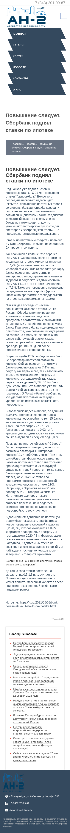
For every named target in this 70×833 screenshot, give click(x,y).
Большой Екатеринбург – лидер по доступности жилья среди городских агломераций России (35, 719)
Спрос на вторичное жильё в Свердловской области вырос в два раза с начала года (34, 669)
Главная (19, 33)
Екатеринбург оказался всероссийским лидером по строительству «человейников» (32, 730)
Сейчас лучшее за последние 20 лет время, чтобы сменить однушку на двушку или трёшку (35, 756)
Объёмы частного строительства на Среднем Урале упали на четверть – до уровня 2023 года (35, 692)
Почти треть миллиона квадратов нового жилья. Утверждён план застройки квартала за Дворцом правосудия (33, 743)
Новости (19, 67)
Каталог (19, 44)
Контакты (20, 78)
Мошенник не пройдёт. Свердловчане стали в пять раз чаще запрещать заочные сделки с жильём (36, 681)
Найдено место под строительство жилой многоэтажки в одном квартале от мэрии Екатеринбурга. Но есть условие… (36, 705)
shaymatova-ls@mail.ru (21, 810)
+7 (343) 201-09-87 (49, 3)
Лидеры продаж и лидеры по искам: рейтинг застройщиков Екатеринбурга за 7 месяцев (36, 658)
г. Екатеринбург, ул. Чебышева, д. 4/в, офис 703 (34, 796)
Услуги (18, 56)
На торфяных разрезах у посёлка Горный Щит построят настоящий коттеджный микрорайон (33, 646)
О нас (17, 89)
